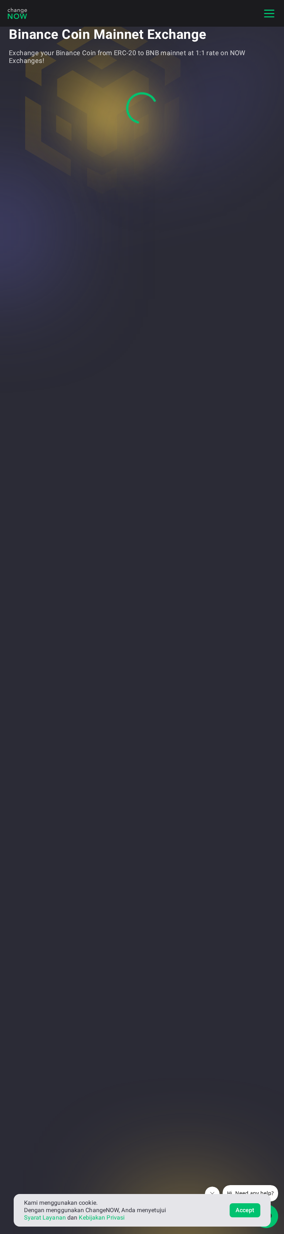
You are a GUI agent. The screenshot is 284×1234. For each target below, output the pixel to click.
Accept (245, 1210)
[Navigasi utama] (269, 13)
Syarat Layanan (45, 1217)
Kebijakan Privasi (102, 1217)
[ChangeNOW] (17, 13)
